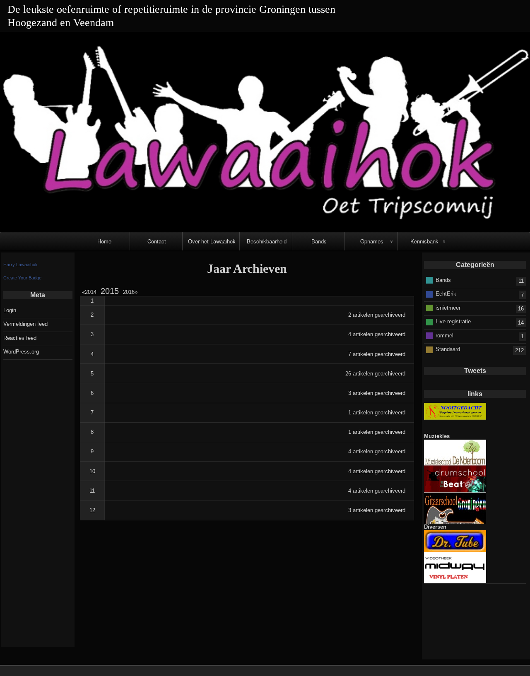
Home (104, 241)
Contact (156, 241)
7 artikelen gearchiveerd (376, 354)
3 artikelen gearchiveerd (376, 393)
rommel (444, 335)
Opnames (371, 241)
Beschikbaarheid (267, 241)
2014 (90, 292)
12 (92, 510)
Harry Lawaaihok (20, 264)
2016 (129, 292)
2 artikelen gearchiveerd (376, 315)
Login (9, 310)
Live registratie (453, 321)
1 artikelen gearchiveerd (376, 412)
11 (92, 491)
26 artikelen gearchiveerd (375, 373)
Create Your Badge (22, 277)
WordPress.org (21, 352)
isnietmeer (448, 308)
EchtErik (446, 294)
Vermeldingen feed (25, 324)
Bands (319, 241)
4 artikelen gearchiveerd (376, 334)
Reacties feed (19, 338)
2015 (110, 291)
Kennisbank (424, 241)
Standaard (448, 349)
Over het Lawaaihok (212, 241)
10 (92, 471)
